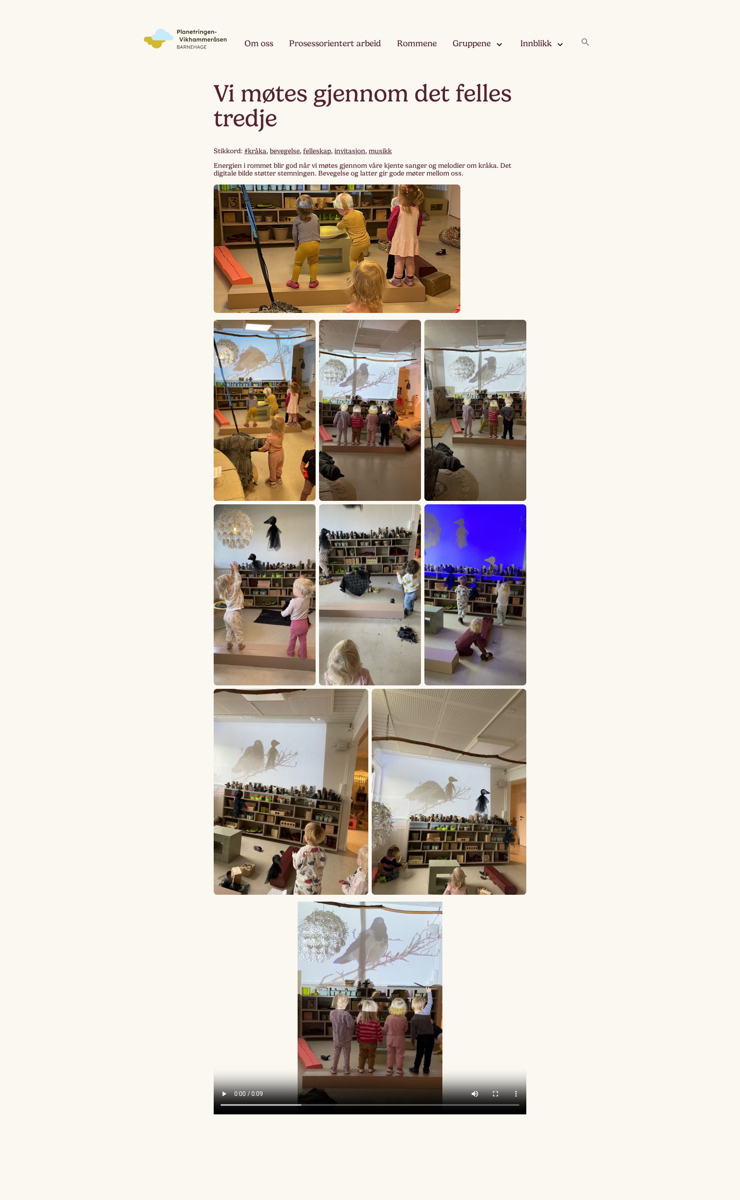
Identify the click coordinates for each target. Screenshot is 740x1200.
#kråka (255, 151)
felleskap (317, 151)
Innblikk (536, 43)
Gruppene (472, 43)
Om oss (259, 43)
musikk (380, 151)
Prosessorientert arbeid (335, 43)
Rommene (417, 43)
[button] (585, 43)
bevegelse (285, 151)
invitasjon (349, 151)
